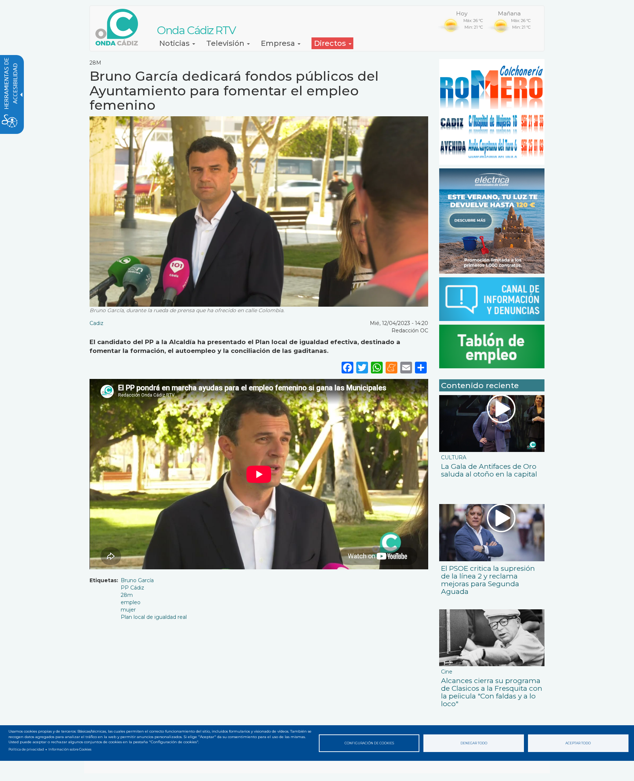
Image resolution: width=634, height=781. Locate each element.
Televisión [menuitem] (226, 43)
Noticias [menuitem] (175, 43)
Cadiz (96, 323)
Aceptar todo (578, 743)
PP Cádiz (132, 587)
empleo (131, 602)
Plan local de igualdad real (154, 617)
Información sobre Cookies (69, 749)
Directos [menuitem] (331, 43)
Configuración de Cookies (369, 743)
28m (127, 595)
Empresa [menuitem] (279, 43)
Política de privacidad (26, 749)
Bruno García (137, 580)
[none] (420, 367)
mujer (128, 609)
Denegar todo (473, 743)
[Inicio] (119, 27)
